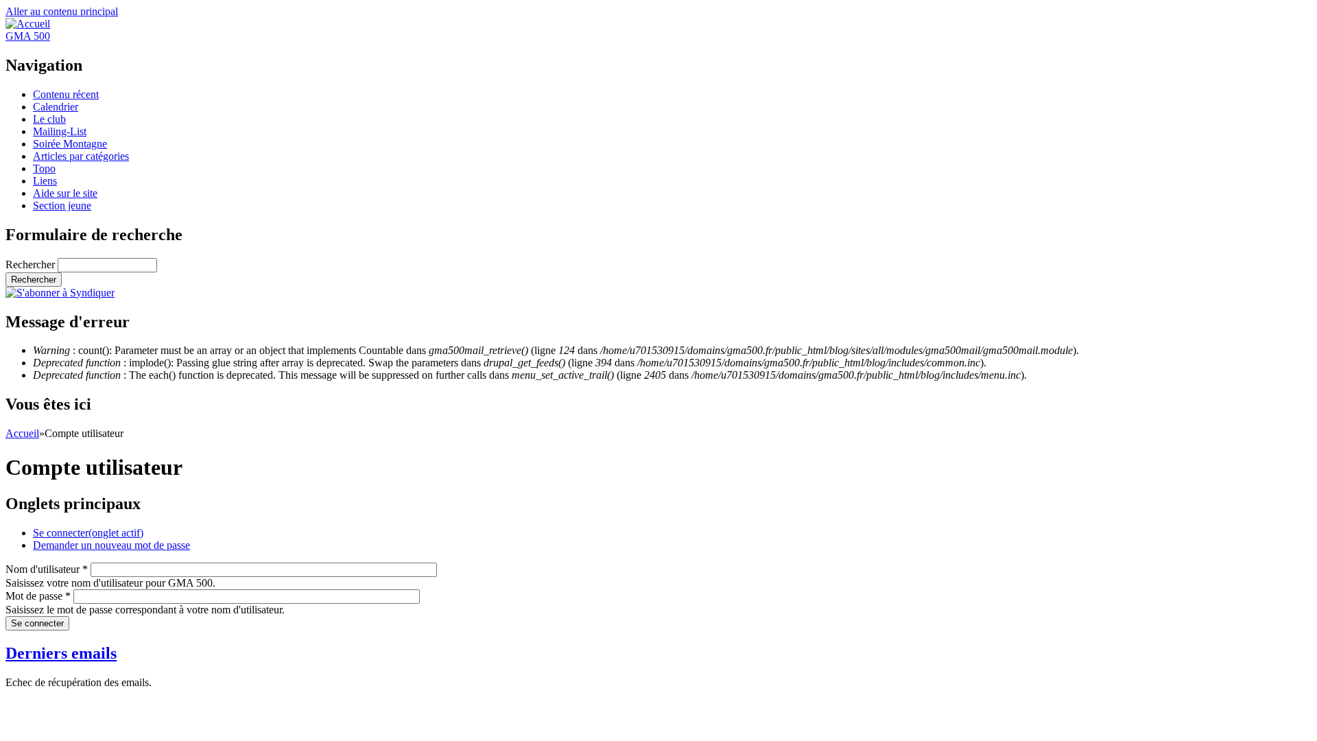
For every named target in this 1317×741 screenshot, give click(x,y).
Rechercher (31, 264)
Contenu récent (66, 94)
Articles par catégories (81, 156)
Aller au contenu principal (61, 11)
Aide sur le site (65, 193)
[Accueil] (27, 24)
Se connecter (88, 533)
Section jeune (62, 205)
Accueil (22, 433)
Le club (49, 119)
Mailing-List (59, 131)
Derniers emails (61, 653)
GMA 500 (27, 36)
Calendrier (55, 107)
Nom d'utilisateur (46, 569)
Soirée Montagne (70, 144)
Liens (45, 181)
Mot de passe (38, 596)
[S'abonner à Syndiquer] (60, 292)
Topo (44, 168)
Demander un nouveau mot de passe (111, 545)
